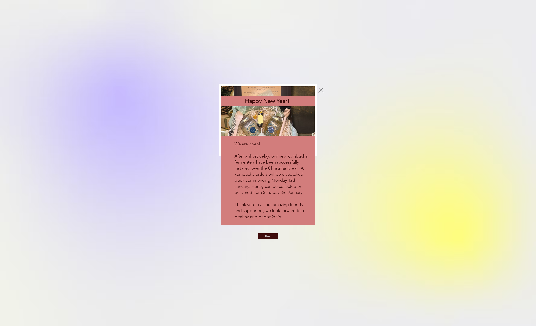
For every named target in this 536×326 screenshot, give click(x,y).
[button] (321, 90)
